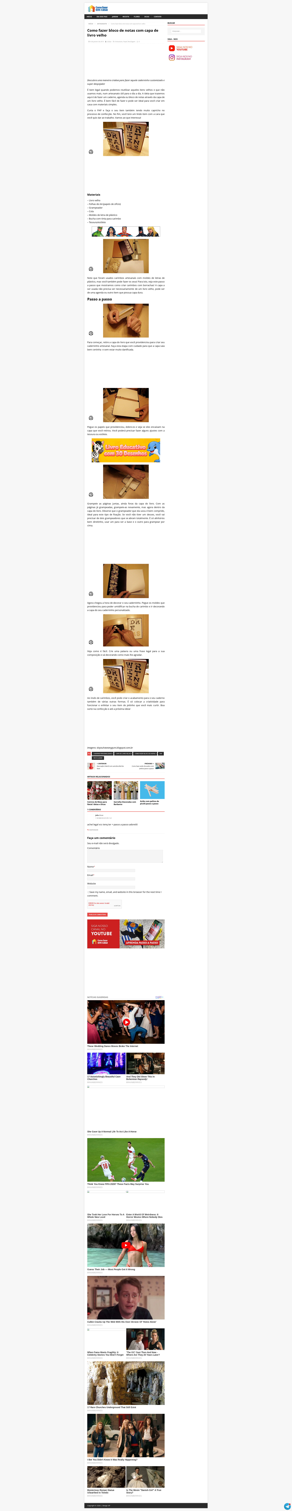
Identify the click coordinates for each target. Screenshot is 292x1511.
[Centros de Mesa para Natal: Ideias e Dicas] (99, 790)
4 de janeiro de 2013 (97, 41)
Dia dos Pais (102, 17)
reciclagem (98, 758)
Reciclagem (131, 41)
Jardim (115, 17)
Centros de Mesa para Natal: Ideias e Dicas (97, 803)
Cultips (109, 41)
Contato (157, 17)
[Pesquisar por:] (186, 31)
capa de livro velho (123, 754)
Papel (125, 41)
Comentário (93, 848)
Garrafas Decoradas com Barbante (125, 803)
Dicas (146, 17)
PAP (161, 754)
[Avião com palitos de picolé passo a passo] (152, 790)
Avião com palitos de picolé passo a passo (149, 802)
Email (90, 875)
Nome (90, 866)
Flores (137, 17)
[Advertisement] (106, 62)
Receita (126, 17)
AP (109, 1505)
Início (89, 17)
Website (91, 883)
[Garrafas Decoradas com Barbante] (126, 790)
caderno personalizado (103, 754)
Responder (93, 830)
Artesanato (119, 41)
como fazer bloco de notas (145, 754)
